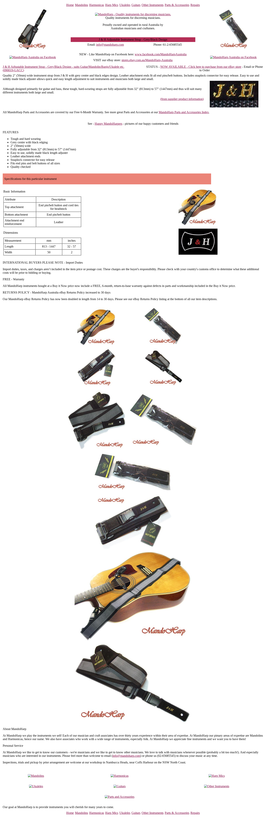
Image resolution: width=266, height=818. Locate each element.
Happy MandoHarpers (108, 123)
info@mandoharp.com (110, 44)
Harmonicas (96, 5)
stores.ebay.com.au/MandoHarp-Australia (147, 60)
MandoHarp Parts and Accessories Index (184, 112)
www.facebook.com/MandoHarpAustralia (161, 54)
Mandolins (81, 5)
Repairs (195, 5)
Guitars (135, 5)
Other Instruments (153, 5)
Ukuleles (124, 5)
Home (70, 5)
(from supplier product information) (182, 99)
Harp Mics (111, 5)
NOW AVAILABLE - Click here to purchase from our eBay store (200, 66)
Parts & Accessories (177, 5)
